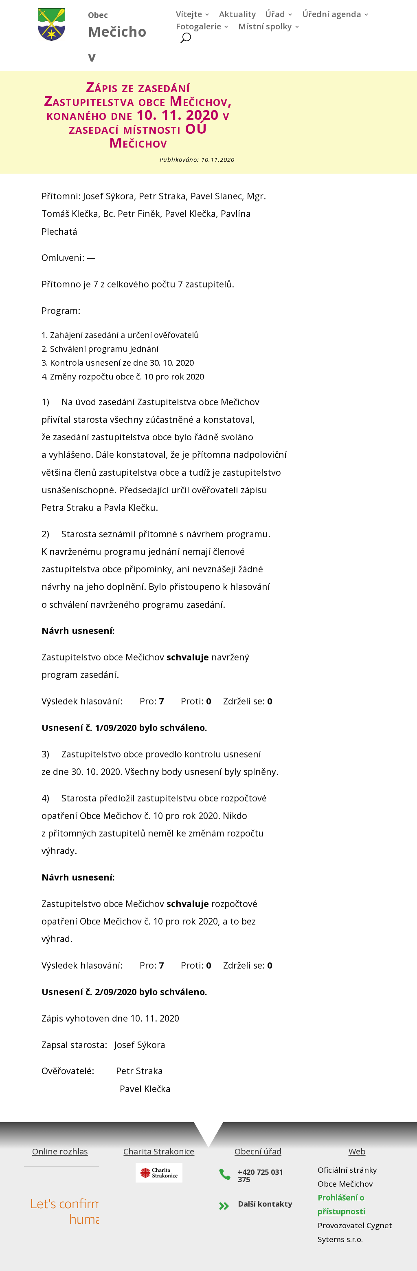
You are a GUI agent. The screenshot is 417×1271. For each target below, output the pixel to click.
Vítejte (189, 15)
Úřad (275, 15)
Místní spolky (265, 28)
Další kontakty (265, 1204)
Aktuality (237, 15)
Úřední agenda (331, 15)
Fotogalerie (198, 28)
